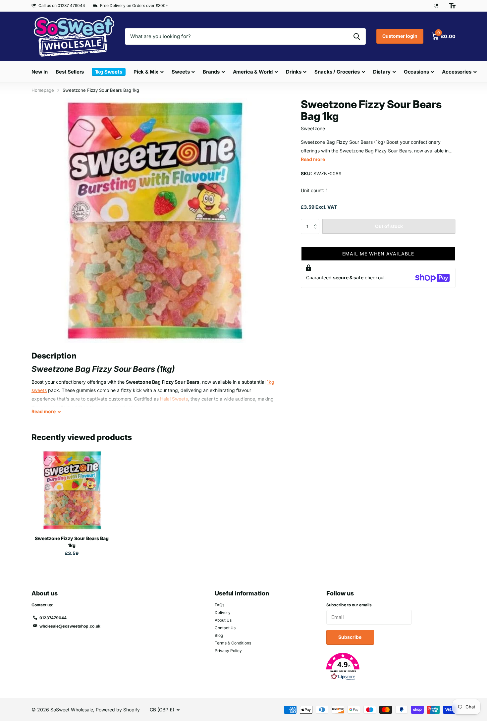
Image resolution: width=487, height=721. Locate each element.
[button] (317, 221)
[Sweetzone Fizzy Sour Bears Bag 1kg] (71, 490)
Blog (219, 635)
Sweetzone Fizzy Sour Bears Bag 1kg (72, 541)
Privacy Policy (228, 650)
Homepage (42, 90)
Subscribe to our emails (349, 604)
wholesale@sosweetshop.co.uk (69, 626)
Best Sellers (70, 72)
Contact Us (225, 627)
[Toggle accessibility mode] (452, 6)
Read (43, 411)
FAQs (219, 604)
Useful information (242, 593)
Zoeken (357, 36)
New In (39, 72)
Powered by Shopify (118, 709)
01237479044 (53, 617)
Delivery (223, 612)
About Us (223, 620)
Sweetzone (313, 128)
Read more (313, 159)
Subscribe (350, 637)
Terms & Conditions (233, 642)
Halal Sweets (174, 399)
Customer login (399, 36)
